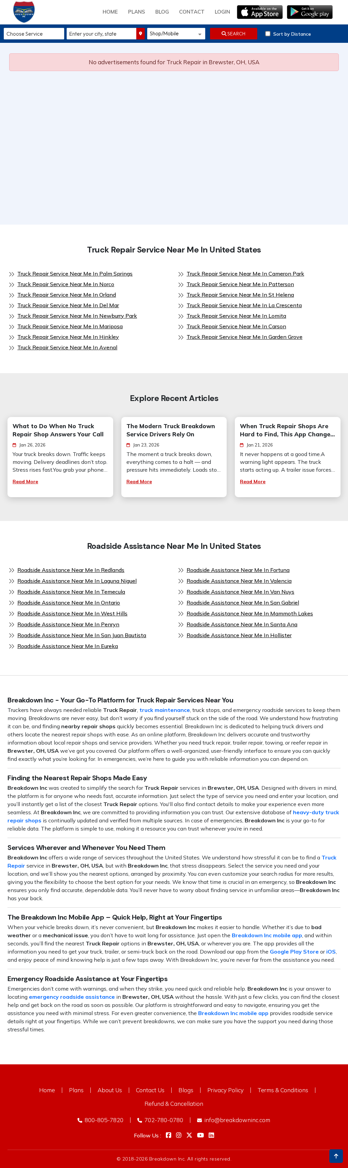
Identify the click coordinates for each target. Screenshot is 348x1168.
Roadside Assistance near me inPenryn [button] (68, 624)
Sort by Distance (292, 34)
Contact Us (150, 1090)
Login (222, 11)
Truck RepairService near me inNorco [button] (65, 284)
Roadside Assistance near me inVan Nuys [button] (240, 591)
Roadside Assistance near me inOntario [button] (68, 602)
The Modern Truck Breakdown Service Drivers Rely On (170, 430)
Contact (192, 11)
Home (110, 11)
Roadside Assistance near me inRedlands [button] (70, 569)
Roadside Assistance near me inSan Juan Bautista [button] (81, 635)
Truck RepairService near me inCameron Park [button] (245, 273)
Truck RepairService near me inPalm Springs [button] (75, 273)
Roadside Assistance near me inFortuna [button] (238, 569)
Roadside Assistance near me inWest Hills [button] (72, 613)
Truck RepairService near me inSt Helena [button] (240, 294)
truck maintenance (164, 710)
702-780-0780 (163, 1119)
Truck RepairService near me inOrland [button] (66, 294)
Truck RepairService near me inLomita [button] (236, 315)
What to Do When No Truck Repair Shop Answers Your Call (58, 430)
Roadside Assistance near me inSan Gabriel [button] (243, 602)
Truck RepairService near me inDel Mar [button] (68, 305)
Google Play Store (294, 951)
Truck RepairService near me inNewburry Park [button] (77, 315)
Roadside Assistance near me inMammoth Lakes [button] (250, 613)
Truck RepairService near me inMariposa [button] (70, 326)
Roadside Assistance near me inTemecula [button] (71, 591)
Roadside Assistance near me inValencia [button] (239, 580)
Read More (25, 481)
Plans (76, 1090)
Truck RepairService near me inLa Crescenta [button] (244, 305)
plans (136, 11)
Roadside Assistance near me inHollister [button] (239, 635)
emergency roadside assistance (72, 996)
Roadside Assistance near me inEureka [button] (67, 646)
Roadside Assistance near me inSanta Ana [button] (242, 624)
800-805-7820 (103, 1119)
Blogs (185, 1090)
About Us (110, 1090)
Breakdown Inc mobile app (267, 935)
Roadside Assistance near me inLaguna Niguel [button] (77, 580)
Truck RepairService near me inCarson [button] (236, 326)
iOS (331, 951)
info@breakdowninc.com (236, 1119)
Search (235, 34)
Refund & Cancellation (173, 1103)
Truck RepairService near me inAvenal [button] (67, 347)
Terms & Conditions (283, 1090)
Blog (162, 11)
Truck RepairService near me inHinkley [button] (68, 336)
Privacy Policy (225, 1090)
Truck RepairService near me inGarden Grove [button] (244, 336)
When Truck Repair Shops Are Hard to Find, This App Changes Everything (286, 430)
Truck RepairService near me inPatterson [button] (240, 284)
